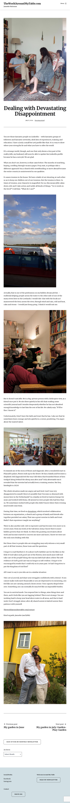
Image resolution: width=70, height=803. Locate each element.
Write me (18, 794)
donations (32, 511)
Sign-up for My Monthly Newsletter (22, 742)
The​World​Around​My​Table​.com (22, 3)
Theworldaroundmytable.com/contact (19, 610)
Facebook (7, 779)
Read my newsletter (49, 780)
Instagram (7, 781)
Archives (7, 750)
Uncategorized (39, 120)
